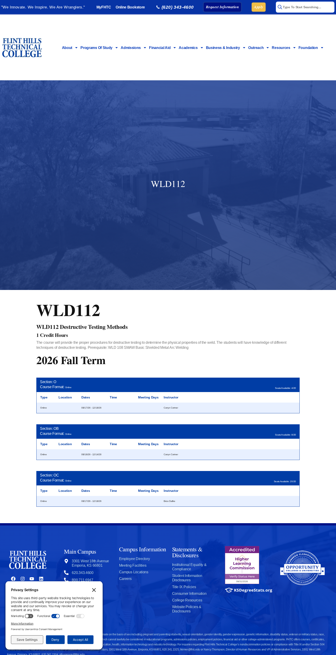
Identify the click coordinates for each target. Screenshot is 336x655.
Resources (281, 48)
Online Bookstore (130, 7)
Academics (188, 48)
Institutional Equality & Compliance (189, 567)
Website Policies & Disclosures (187, 609)
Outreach (256, 48)
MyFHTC (103, 7)
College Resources (187, 600)
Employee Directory (134, 559)
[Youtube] (32, 579)
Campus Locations (133, 572)
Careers (125, 579)
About (67, 48)
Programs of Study (96, 48)
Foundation (308, 48)
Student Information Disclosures (187, 578)
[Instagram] (23, 579)
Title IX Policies (184, 587)
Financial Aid (160, 48)
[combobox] (305, 7)
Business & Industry (223, 48)
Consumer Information (189, 593)
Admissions (131, 48)
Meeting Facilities (133, 565)
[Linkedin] (41, 579)
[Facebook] (13, 579)
